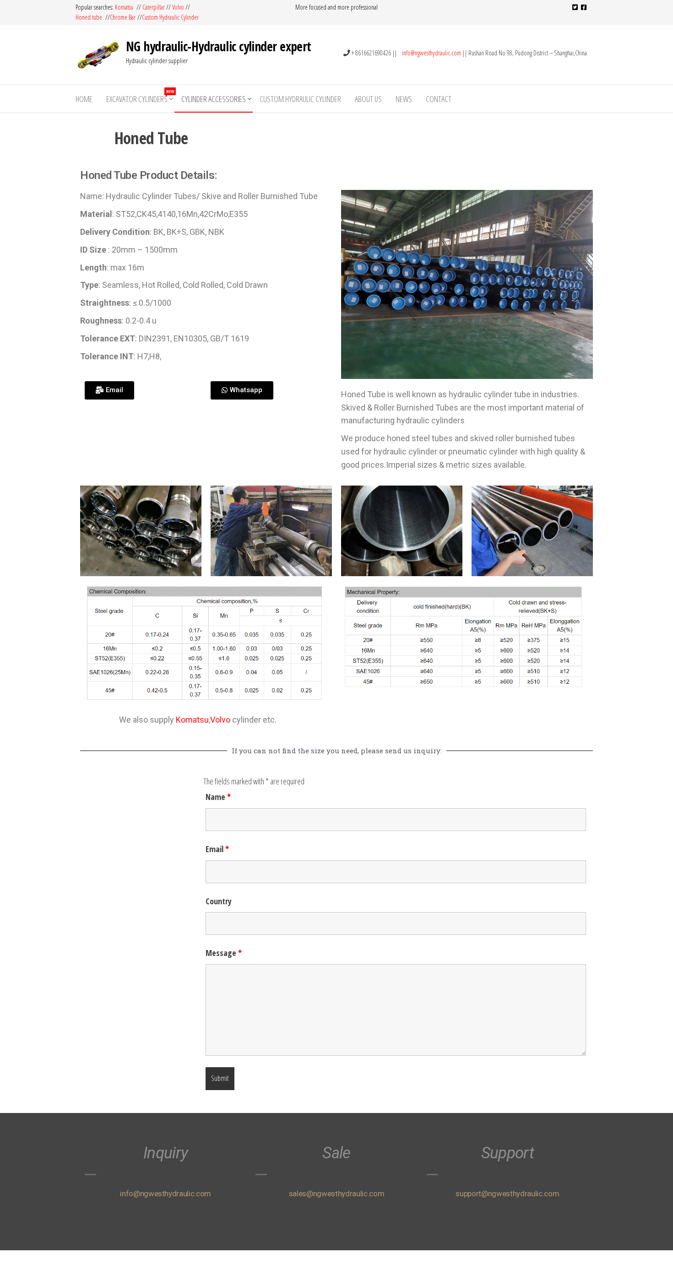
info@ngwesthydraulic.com (431, 53)
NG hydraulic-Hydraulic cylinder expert (218, 46)
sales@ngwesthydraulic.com (337, 1193)
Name (218, 796)
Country (219, 901)
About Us (368, 98)
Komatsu (125, 7)
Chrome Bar (123, 17)
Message (224, 952)
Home (84, 98)
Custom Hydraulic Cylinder (171, 17)
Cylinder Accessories (213, 98)
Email (217, 848)
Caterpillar (153, 7)
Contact (438, 98)
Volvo (178, 7)
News (404, 98)
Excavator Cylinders (140, 96)
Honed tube (90, 17)
